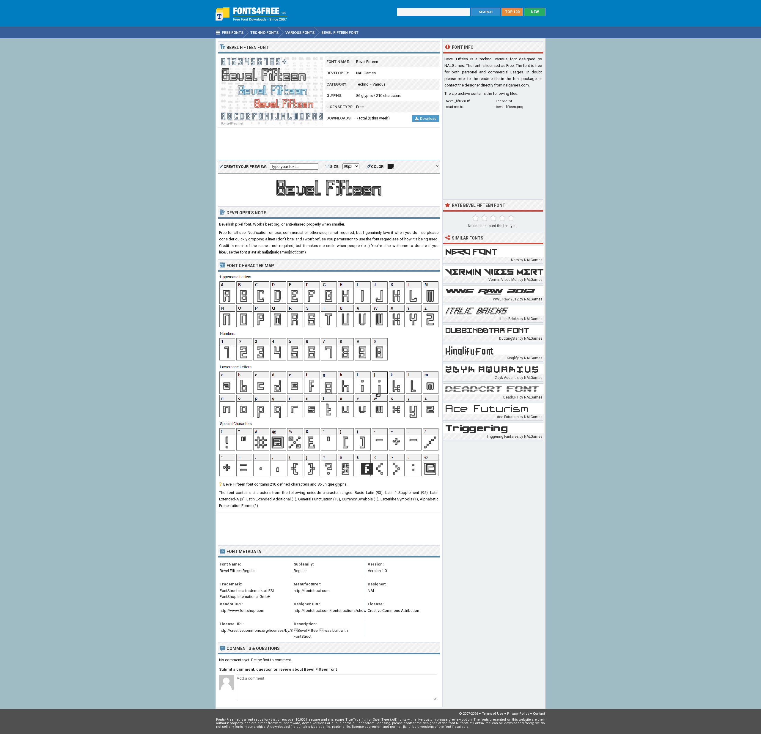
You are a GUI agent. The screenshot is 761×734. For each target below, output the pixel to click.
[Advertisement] (329, 144)
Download (428, 118)
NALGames (366, 73)
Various (379, 84)
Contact (539, 714)
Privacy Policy (518, 714)
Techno (362, 84)
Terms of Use (492, 714)
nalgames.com (516, 85)
